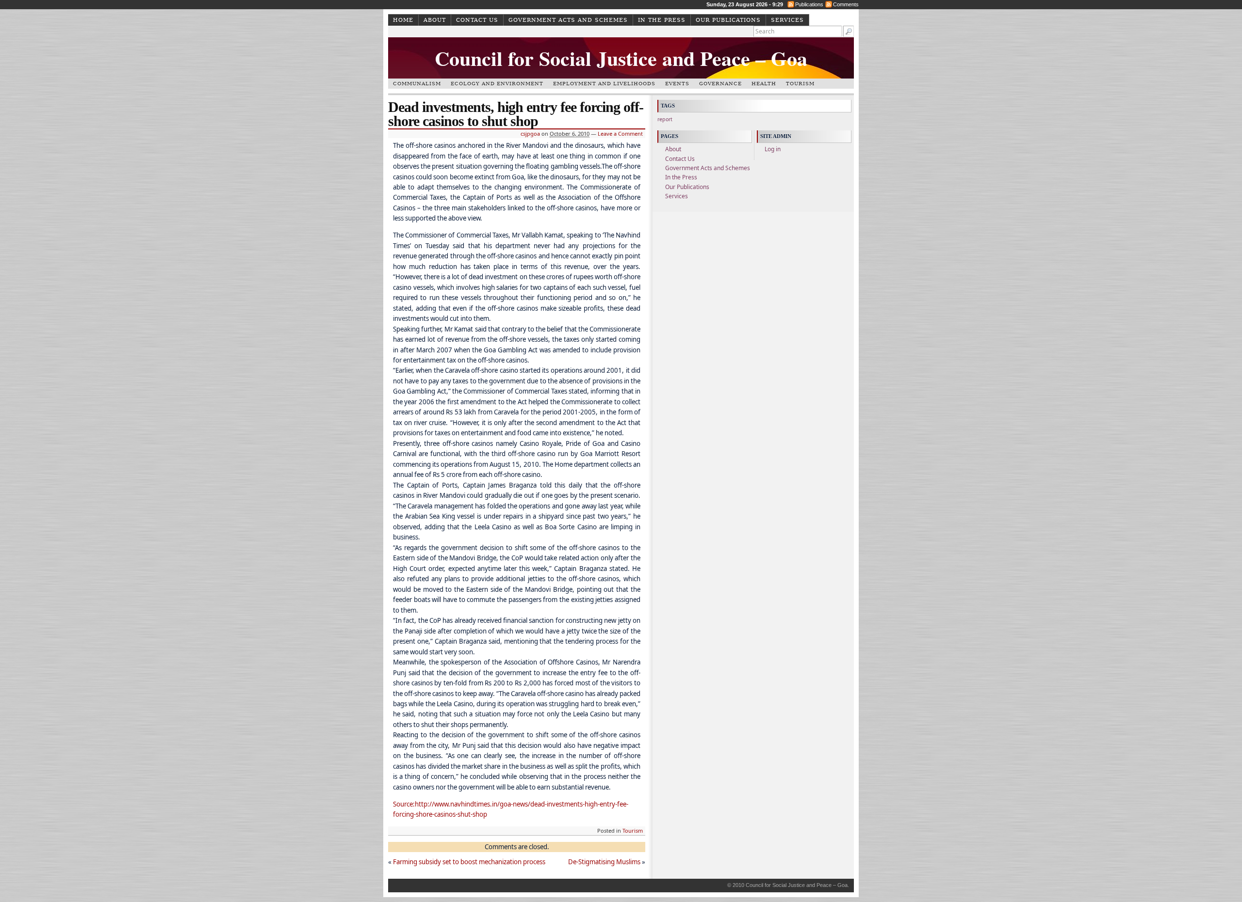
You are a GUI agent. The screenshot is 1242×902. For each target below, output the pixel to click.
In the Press (662, 20)
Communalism (417, 83)
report (664, 119)
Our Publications (728, 20)
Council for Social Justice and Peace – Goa (621, 58)
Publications (809, 4)
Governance (720, 83)
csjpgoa (530, 133)
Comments (846, 4)
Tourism (800, 83)
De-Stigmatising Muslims (604, 861)
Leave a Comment (620, 133)
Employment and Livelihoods (604, 83)
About (435, 20)
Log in (773, 149)
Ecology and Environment (497, 83)
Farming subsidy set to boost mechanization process (469, 861)
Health (764, 83)
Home (403, 20)
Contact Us (477, 20)
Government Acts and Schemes (568, 20)
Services (787, 20)
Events (677, 83)
